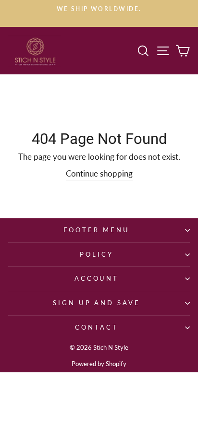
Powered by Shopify (99, 364)
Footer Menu (96, 230)
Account (96, 278)
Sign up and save (97, 303)
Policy (96, 254)
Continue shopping (99, 173)
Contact (96, 327)
